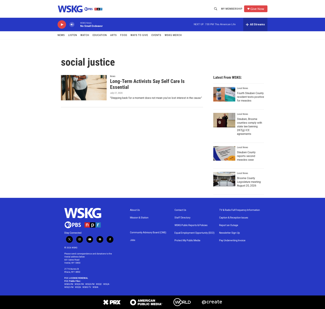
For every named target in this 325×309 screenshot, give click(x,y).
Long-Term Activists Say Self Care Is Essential (147, 84)
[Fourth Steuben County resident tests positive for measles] (224, 94)
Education (100, 35)
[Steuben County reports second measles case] (224, 153)
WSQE (99, 284)
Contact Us (180, 210)
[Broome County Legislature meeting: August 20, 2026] (224, 179)
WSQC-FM (68, 287)
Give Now (257, 9)
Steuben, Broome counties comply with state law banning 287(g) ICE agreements (249, 126)
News (61, 35)
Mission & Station (139, 217)
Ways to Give (139, 35)
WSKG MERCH (173, 35)
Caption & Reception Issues (233, 217)
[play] (61, 25)
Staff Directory (182, 217)
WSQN (78, 287)
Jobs (132, 240)
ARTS (113, 35)
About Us (135, 210)
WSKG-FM (68, 284)
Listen (72, 35)
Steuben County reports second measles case (246, 156)
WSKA (95, 287)
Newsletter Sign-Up (229, 233)
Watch (84, 35)
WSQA (106, 284)
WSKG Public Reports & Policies (191, 225)
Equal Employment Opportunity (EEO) (194, 233)
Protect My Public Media (187, 240)
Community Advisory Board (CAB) (148, 232)
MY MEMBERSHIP (231, 8)
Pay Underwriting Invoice (232, 240)
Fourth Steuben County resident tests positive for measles (250, 97)
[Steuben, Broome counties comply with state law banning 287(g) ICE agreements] (224, 120)
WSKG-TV (86, 287)
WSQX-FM (79, 284)
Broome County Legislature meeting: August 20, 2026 (249, 182)
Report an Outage (228, 225)
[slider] (77, 24)
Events (156, 35)
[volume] (72, 24)
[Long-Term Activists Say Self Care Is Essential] (84, 87)
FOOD (123, 35)
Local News (242, 88)
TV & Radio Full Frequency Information (239, 210)
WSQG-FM (89, 284)
